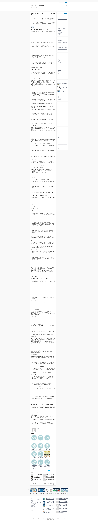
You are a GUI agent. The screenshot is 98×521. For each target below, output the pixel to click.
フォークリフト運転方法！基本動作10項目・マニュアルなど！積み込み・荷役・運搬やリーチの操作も (63, 87)
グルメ (58, 61)
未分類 (58, 74)
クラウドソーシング (36, 468)
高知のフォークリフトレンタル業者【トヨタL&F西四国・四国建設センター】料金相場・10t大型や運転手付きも (62, 42)
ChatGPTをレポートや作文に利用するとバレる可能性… (49, 484)
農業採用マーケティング (60, 33)
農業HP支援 (47, 518)
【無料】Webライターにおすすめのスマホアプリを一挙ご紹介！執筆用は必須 (38, 479)
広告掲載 (58, 27)
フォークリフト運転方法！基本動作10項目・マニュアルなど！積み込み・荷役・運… (64, 493)
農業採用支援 (49, 518)
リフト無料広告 (37, 518)
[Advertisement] (62, 114)
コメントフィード (59, 98)
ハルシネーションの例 (60, 137)
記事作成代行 (59, 31)
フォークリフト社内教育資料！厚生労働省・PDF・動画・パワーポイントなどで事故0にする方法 (63, 91)
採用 (58, 71)
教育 (58, 72)
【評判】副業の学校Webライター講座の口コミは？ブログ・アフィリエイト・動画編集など (50, 480)
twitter (66, 5)
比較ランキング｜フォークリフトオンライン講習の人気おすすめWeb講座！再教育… (33, 493)
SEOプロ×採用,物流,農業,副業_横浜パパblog (39, 5)
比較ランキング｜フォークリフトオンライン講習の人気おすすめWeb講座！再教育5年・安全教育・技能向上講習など (50, 499)
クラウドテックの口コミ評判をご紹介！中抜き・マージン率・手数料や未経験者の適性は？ (50, 477)
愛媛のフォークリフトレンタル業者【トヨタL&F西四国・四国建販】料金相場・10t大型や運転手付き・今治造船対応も (62, 45)
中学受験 (58, 63)
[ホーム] (31, 1)
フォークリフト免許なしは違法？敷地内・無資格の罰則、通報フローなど (63, 84)
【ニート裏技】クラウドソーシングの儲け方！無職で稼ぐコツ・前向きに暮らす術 (50, 474)
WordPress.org (59, 99)
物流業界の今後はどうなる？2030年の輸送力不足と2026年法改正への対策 (63, 499)
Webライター (33, 468)
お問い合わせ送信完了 (33, 504)
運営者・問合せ (34, 518)
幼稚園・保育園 (59, 70)
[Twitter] (49, 470)
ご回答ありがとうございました (64, 1)
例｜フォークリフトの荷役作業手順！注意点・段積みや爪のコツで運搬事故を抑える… (56, 493)
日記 (58, 73)
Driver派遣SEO (43, 518)
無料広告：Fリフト (59, 30)
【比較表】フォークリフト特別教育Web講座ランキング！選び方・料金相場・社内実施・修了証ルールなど (50, 506)
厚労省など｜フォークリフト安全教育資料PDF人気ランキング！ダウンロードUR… (49, 493)
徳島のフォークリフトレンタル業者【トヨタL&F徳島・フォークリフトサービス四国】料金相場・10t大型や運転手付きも (62, 47)
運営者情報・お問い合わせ (60, 34)
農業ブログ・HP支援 (60, 32)
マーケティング (59, 62)
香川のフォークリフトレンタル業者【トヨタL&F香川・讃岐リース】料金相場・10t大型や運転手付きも (62, 50)
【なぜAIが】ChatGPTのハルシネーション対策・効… (36, 483)
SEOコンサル (32, 501)
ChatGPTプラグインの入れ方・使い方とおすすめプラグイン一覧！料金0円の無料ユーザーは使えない (38, 474)
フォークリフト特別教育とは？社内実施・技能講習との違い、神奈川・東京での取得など (50, 502)
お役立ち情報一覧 (32, 505)
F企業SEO (32, 498)
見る (33, 27)
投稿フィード (59, 97)
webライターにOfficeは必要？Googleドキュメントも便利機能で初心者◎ (38, 477)
